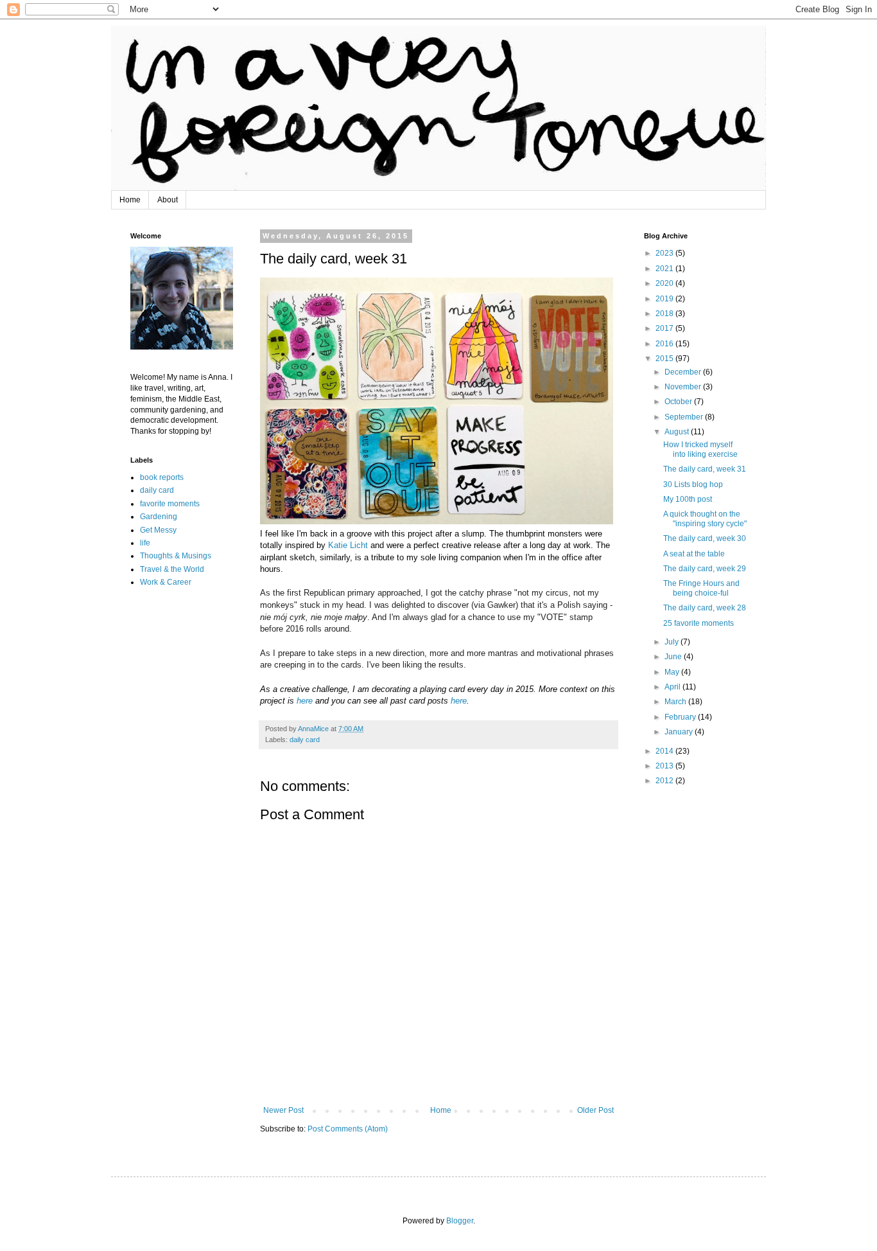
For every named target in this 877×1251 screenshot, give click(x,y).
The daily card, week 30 (704, 538)
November (683, 386)
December (683, 372)
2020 (665, 283)
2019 (665, 298)
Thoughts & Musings (175, 555)
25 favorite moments (698, 623)
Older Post (595, 1110)
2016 (665, 343)
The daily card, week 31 (704, 469)
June (674, 656)
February (681, 717)
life (145, 542)
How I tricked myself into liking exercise (700, 449)
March (676, 701)
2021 (665, 268)
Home (130, 199)
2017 (665, 328)
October (679, 401)
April (673, 686)
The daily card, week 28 (704, 607)
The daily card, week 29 (704, 568)
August (677, 431)
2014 (665, 751)
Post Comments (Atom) (348, 1128)
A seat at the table (694, 553)
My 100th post (687, 499)
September (684, 417)
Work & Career (165, 582)
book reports (162, 477)
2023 (665, 253)
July (672, 641)
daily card (305, 739)
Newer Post (283, 1110)
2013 (665, 765)
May (672, 672)
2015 (665, 358)
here (305, 700)
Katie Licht (348, 545)
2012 (665, 780)
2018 (665, 313)
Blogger (459, 1220)
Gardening (158, 516)
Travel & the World (172, 569)
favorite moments (170, 503)
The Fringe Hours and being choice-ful (701, 588)
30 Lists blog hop (693, 484)
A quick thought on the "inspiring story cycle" (705, 519)
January (679, 731)
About (167, 199)
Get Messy (158, 530)
